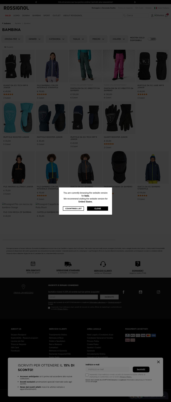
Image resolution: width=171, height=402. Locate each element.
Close (97, 208)
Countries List (73, 208)
